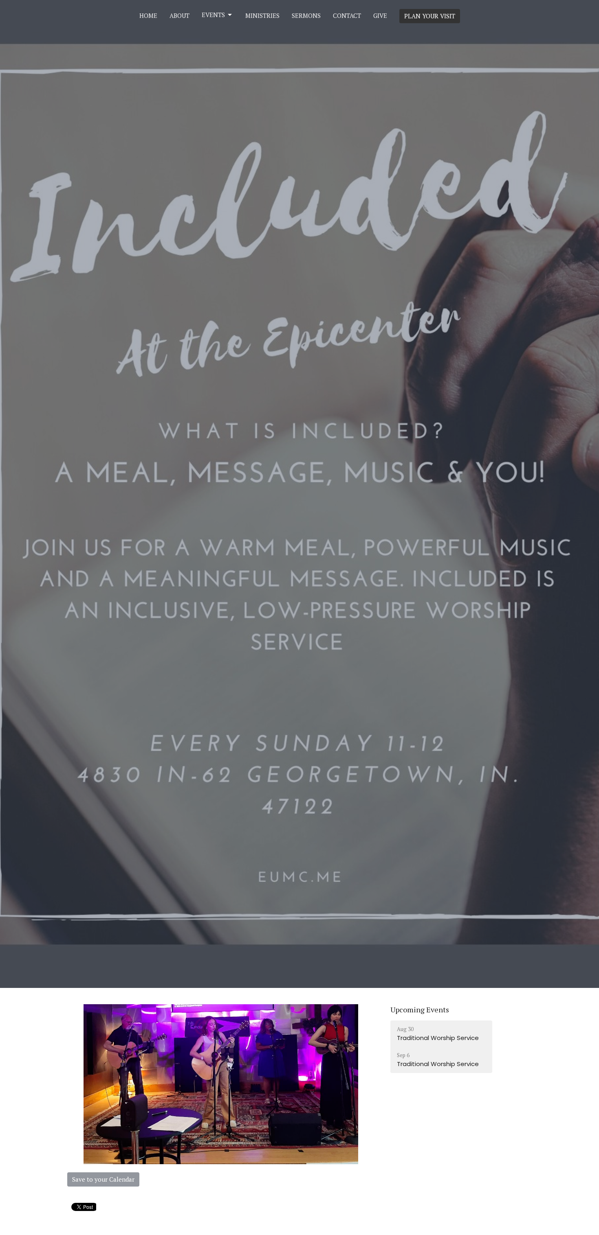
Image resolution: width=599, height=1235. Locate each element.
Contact (347, 15)
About (179, 15)
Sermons (306, 15)
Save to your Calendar (103, 1179)
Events (213, 15)
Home (148, 15)
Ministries (262, 15)
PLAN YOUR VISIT (429, 16)
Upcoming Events (419, 1009)
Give (380, 15)
